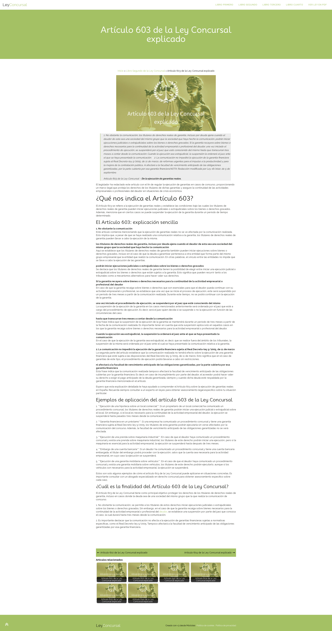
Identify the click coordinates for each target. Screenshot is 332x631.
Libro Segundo (247, 4)
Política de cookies (205, 625)
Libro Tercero (271, 4)
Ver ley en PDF (317, 4)
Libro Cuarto (294, 4)
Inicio (120, 70)
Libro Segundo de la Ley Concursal (145, 70)
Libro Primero (224, 4)
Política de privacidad (226, 625)
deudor (163, 511)
